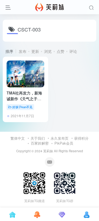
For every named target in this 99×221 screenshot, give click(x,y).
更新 (35, 51)
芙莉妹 (48, 151)
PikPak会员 (63, 143)
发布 (22, 51)
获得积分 (81, 138)
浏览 (48, 51)
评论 (73, 51)
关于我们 (38, 138)
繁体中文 (17, 138)
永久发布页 (59, 138)
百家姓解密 (40, 143)
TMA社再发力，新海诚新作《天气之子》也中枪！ (24, 98)
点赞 (60, 51)
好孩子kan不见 (22, 107)
